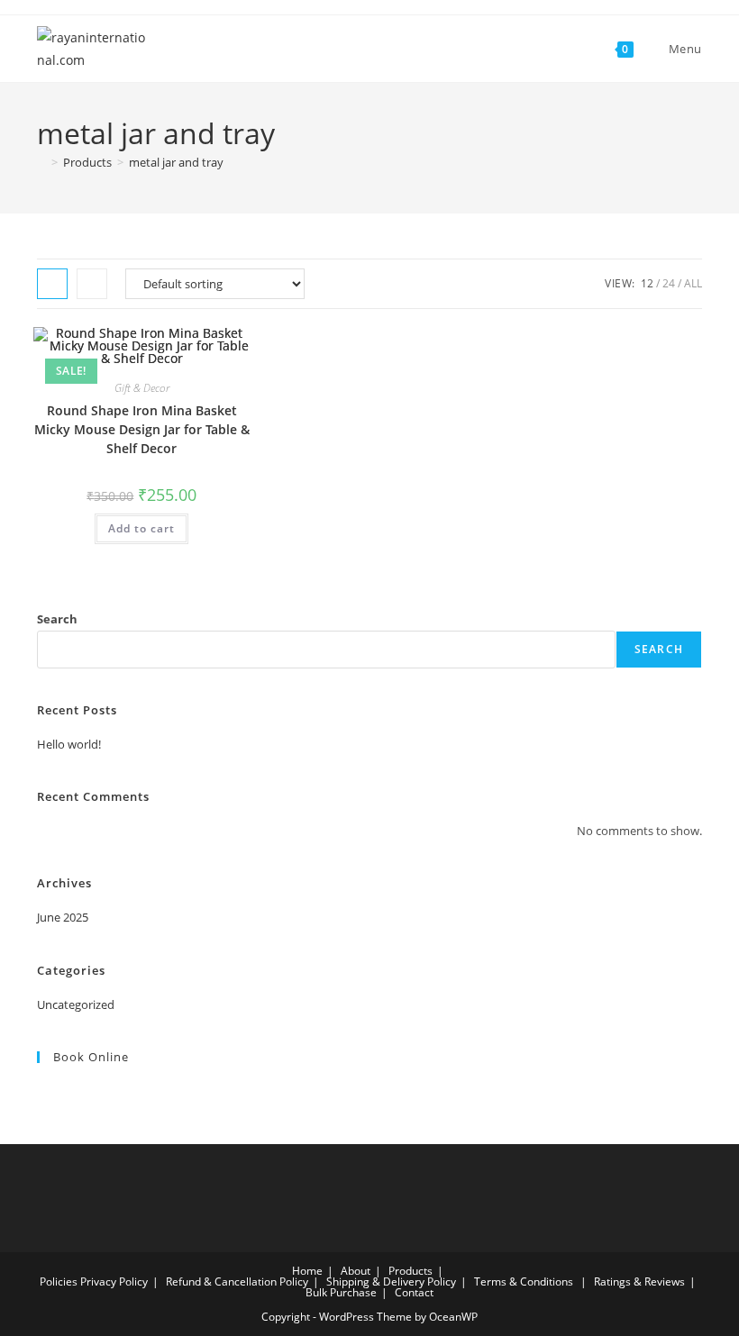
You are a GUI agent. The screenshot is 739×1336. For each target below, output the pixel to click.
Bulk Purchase (341, 1292)
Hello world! (69, 744)
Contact (414, 1292)
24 (668, 283)
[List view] (92, 283)
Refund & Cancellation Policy (237, 1281)
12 (647, 283)
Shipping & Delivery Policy (391, 1281)
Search (57, 619)
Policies (59, 1281)
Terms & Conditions (523, 1281)
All (693, 283)
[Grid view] (52, 283)
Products (410, 1270)
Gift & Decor (141, 387)
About (355, 1270)
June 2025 (62, 917)
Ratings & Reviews (639, 1281)
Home (307, 1270)
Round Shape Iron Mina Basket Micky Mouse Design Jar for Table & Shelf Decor (142, 429)
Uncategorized (75, 1004)
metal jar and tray (176, 162)
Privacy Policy (114, 1281)
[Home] (41, 162)
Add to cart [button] (141, 528)
